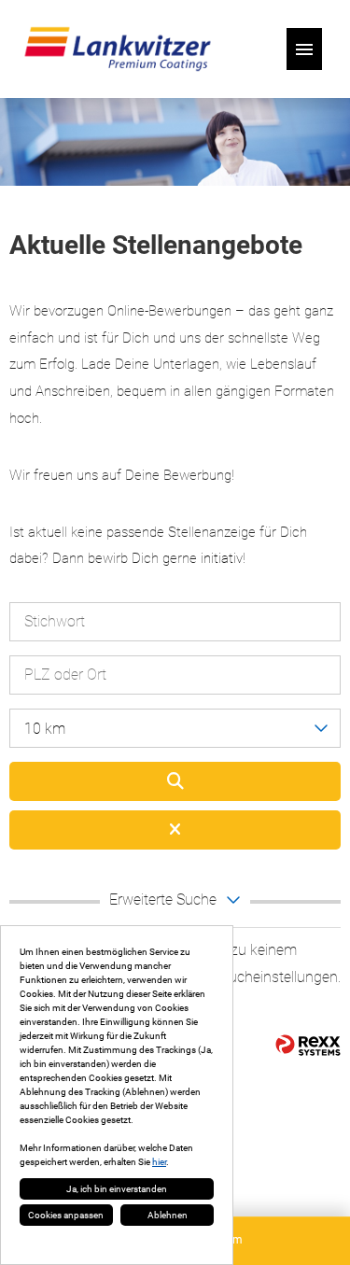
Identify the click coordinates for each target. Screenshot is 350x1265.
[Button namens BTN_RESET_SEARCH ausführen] (175, 830)
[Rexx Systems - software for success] (308, 1045)
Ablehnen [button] (167, 1215)
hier (159, 1162)
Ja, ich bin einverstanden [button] (116, 1189)
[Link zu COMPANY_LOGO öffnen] (117, 49)
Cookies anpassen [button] (66, 1215)
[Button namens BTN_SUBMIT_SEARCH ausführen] (175, 781)
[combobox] (175, 728)
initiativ (222, 558)
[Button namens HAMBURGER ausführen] (304, 49)
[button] (175, 902)
